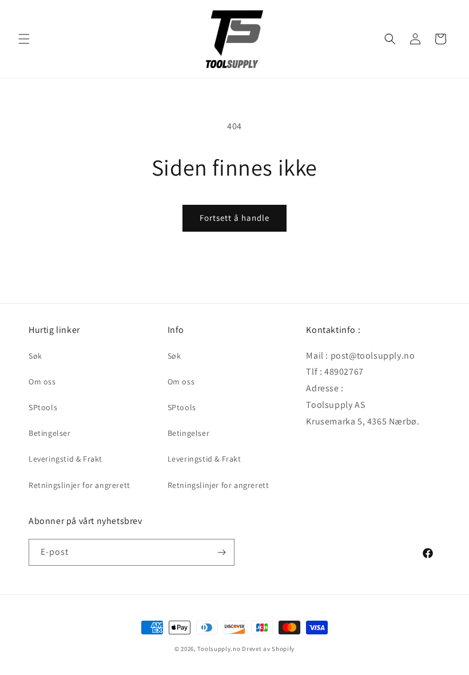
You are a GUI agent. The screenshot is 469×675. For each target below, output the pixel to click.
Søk (35, 356)
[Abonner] (221, 552)
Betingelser (50, 433)
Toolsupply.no (218, 649)
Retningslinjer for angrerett (79, 485)
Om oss (42, 381)
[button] (24, 38)
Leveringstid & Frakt (65, 459)
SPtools (43, 407)
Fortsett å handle (234, 217)
